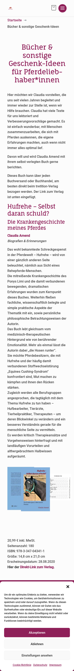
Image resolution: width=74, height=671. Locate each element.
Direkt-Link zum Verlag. (37, 567)
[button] (68, 587)
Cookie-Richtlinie (22, 665)
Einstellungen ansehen (37, 655)
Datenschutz (40, 665)
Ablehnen (37, 644)
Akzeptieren (37, 633)
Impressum (55, 665)
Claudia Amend (18, 236)
